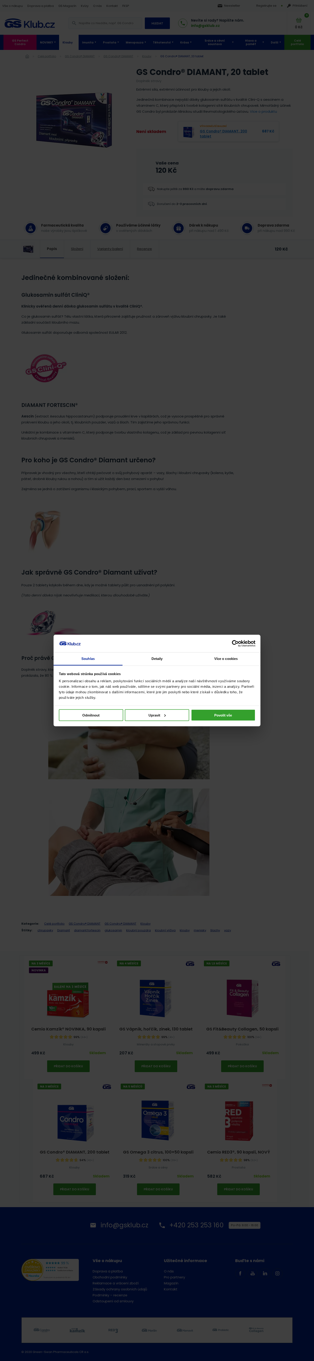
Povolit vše (223, 715)
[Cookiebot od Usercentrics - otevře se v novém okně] (235, 643)
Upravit (154, 715)
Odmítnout (91, 715)
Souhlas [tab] (88, 659)
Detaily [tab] (157, 659)
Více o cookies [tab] (226, 659)
